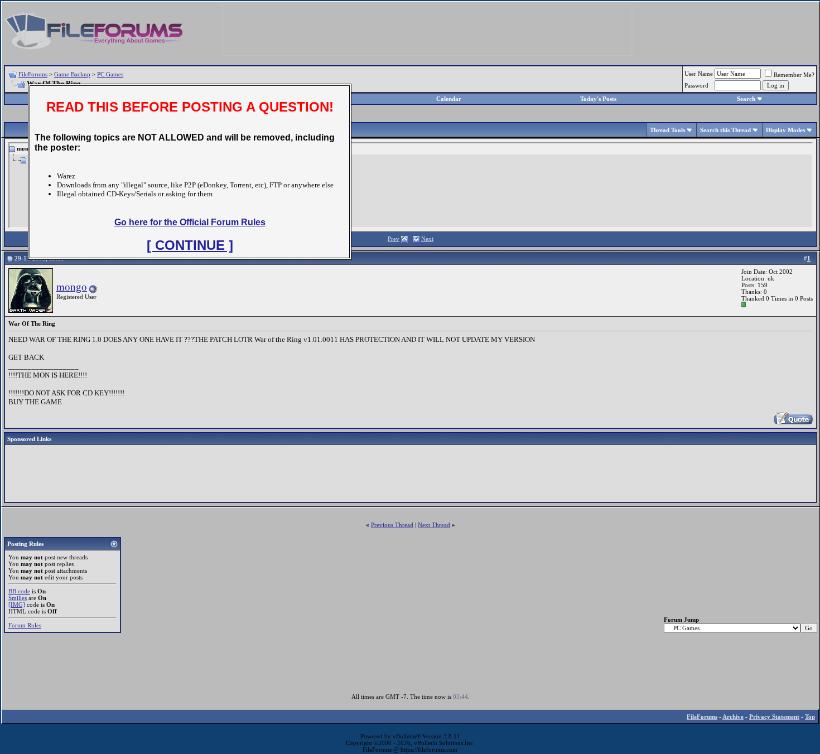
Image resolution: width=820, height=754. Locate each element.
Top (810, 716)
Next (427, 238)
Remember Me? (794, 74)
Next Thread (434, 524)
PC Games (110, 74)
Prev (393, 238)
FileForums (32, 74)
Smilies (17, 597)
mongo (71, 287)
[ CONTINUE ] (190, 245)
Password (696, 85)
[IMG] (16, 604)
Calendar (448, 98)
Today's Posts (598, 98)
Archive (733, 716)
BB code (19, 591)
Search (746, 98)
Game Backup (72, 74)
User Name (698, 73)
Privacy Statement (774, 716)
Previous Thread (392, 524)
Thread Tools (667, 130)
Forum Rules (24, 625)
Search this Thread (725, 130)
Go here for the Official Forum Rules (190, 222)
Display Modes (785, 130)
